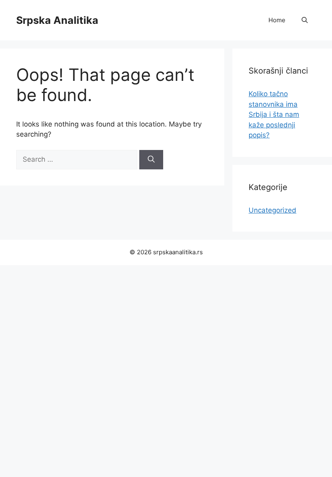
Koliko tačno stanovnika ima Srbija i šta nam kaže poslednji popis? (274, 114)
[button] (305, 20)
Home (276, 20)
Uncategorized (272, 210)
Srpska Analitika (57, 20)
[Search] (151, 159)
